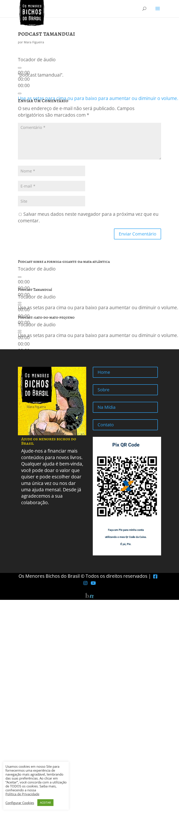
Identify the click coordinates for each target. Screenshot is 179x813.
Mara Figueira (34, 42)
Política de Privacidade (22, 794)
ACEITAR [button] (45, 802)
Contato (106, 425)
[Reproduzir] (19, 67)
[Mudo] (19, 93)
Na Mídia (106, 407)
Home (104, 372)
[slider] (98, 98)
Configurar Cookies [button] (19, 803)
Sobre (103, 390)
